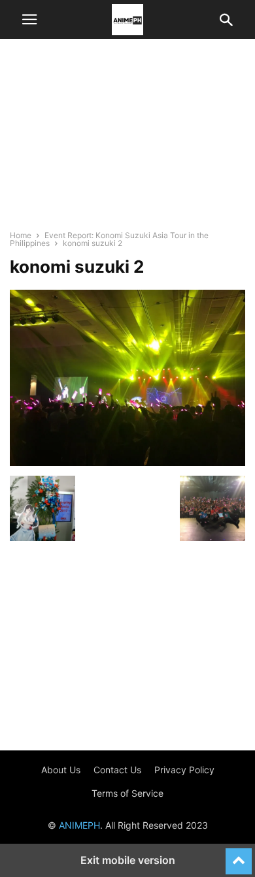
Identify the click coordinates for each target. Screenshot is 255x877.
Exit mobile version (127, 860)
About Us (60, 769)
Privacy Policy (184, 769)
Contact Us (117, 769)
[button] (29, 19)
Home (20, 235)
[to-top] (239, 855)
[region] (127, 140)
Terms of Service (127, 793)
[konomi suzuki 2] (127, 462)
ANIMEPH (79, 825)
